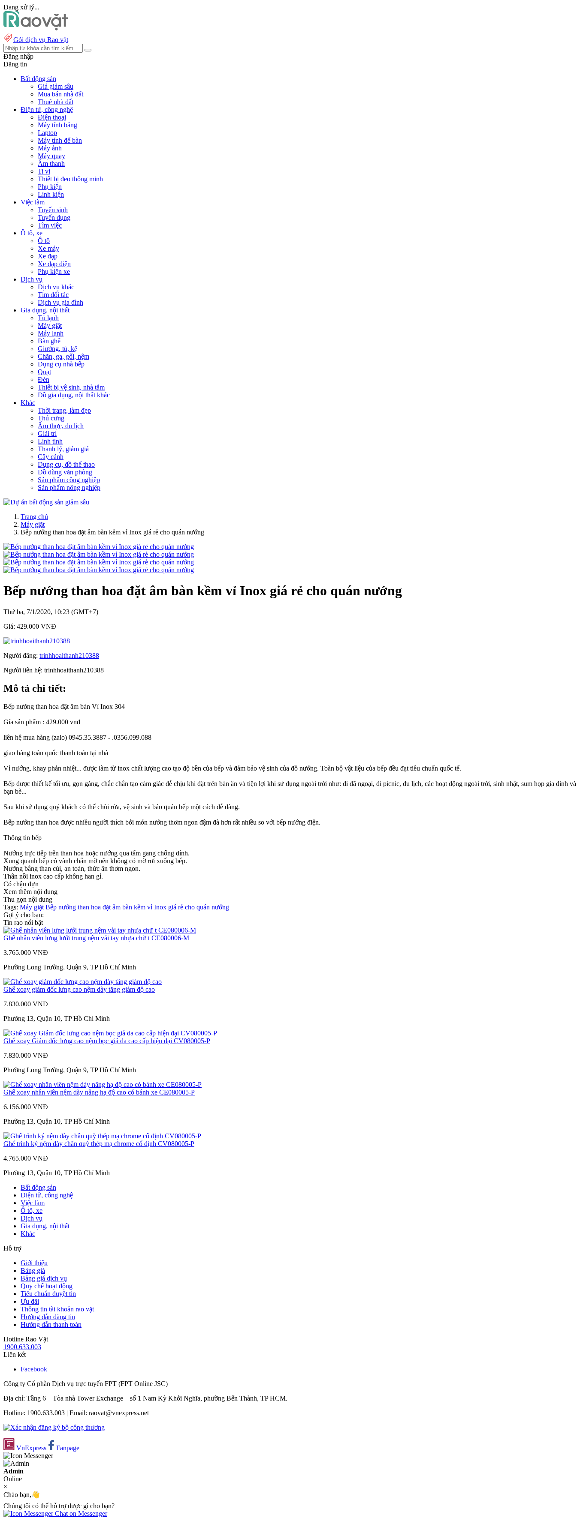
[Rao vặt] (35, 28)
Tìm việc (50, 225)
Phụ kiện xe (54, 271)
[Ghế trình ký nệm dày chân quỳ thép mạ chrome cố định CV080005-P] (102, 1136)
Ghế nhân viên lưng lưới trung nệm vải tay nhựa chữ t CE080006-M (96, 938)
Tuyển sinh (53, 209)
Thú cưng (51, 418)
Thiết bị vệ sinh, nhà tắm (71, 387)
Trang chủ (34, 516)
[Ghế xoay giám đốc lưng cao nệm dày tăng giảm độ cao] (82, 981)
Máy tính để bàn (60, 140)
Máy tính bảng (57, 125)
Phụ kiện (50, 186)
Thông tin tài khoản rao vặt (57, 1309)
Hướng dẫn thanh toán (51, 1324)
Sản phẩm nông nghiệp (69, 487)
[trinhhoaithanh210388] (36, 641)
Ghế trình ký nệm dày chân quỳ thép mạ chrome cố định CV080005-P (98, 1143)
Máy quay (51, 155)
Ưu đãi (30, 1301)
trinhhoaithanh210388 (69, 655)
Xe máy (48, 248)
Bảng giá (33, 1270)
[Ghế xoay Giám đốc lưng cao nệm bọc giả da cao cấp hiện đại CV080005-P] (110, 1033)
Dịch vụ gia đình (60, 302)
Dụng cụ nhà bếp (61, 364)
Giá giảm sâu (55, 86)
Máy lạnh (50, 333)
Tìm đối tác (53, 294)
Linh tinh (50, 441)
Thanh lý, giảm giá (63, 449)
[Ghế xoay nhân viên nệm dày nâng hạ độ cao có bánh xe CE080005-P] (102, 1084)
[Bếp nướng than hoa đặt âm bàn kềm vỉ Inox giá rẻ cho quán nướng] (98, 546)
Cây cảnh (50, 456)
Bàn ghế (49, 341)
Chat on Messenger (80, 1513)
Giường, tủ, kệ (57, 348)
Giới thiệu (34, 1262)
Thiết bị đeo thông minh (70, 179)
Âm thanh (51, 163)
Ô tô (44, 240)
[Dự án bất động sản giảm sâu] (46, 502)
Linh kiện (51, 194)
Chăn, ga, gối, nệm (63, 356)
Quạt (44, 371)
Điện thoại (52, 117)
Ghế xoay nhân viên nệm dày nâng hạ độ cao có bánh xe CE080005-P (99, 1092)
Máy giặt (50, 325)
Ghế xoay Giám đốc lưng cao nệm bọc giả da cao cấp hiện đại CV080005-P (106, 1040)
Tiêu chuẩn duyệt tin (48, 1293)
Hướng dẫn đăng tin (48, 1316)
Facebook (34, 1369)
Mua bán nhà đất (60, 94)
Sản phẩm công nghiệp (69, 479)
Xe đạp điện (54, 263)
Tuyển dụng (54, 217)
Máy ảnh (50, 148)
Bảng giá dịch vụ (44, 1278)
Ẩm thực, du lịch (61, 425)
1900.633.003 (22, 1346)
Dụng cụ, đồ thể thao (66, 464)
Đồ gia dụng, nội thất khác (74, 395)
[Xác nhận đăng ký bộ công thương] (54, 1427)
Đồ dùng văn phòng (65, 472)
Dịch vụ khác (56, 287)
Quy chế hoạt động (46, 1286)
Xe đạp (47, 256)
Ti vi (44, 171)
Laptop (47, 132)
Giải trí (47, 433)
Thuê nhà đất (55, 101)
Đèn (43, 379)
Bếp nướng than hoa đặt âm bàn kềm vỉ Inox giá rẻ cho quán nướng (137, 907)
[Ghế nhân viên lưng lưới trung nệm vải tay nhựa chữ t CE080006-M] (99, 930)
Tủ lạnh (48, 317)
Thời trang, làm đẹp (64, 410)
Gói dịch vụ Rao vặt (40, 39)
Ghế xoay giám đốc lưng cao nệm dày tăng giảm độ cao (79, 989)
